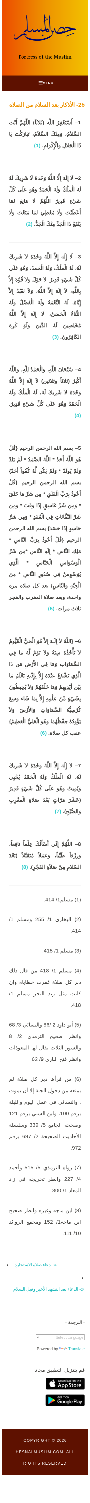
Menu (48, 82)
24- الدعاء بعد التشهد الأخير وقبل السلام (49, 1289)
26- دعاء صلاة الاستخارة (35, 1265)
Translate (76, 1349)
